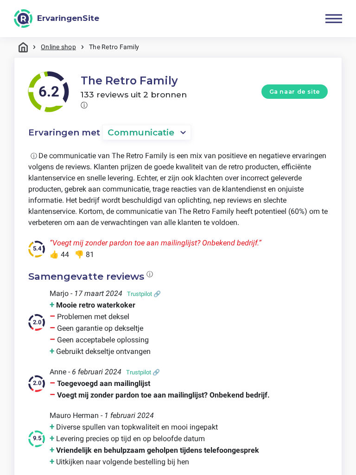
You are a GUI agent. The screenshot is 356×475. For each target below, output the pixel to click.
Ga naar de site (294, 91)
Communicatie (141, 132)
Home (23, 47)
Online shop (58, 47)
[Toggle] (333, 19)
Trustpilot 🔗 (144, 293)
